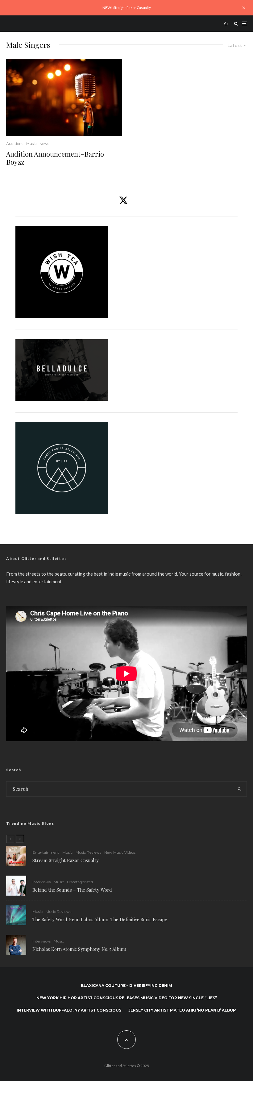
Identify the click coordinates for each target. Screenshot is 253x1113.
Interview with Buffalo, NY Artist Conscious (69, 1010)
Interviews (41, 882)
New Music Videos (119, 852)
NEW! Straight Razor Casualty (126, 7)
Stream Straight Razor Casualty (66, 860)
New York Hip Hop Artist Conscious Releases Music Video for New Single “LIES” (126, 998)
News (44, 143)
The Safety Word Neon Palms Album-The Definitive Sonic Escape (99, 919)
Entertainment (45, 852)
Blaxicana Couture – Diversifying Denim (126, 985)
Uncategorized (80, 882)
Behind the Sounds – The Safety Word (72, 890)
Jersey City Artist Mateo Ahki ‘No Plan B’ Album (182, 1010)
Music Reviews (88, 852)
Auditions (14, 143)
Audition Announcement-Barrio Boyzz (55, 158)
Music (31, 143)
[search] (239, 789)
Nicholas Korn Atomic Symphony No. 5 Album (79, 949)
